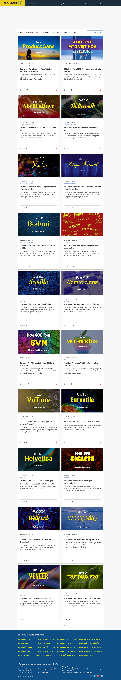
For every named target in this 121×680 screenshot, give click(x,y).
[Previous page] (49, 625)
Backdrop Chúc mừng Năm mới (66, 639)
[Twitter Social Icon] (102, 676)
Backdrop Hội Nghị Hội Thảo (45, 639)
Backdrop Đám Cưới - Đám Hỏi (66, 647)
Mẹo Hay (67, 32)
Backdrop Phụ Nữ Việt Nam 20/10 (89, 639)
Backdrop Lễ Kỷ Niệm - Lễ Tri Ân (89, 643)
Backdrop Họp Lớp (23, 643)
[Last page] (75, 625)
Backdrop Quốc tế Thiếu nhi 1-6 (66, 655)
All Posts (20, 32)
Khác (74, 32)
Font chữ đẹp (56, 32)
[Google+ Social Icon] (98, 676)
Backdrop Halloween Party (45, 651)
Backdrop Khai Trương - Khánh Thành (90, 647)
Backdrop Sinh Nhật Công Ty (65, 643)
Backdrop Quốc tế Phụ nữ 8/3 (46, 647)
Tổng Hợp (46, 32)
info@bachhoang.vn (28, 672)
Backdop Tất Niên (23, 655)
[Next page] (71, 625)
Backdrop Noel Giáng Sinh (44, 655)
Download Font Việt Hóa (26, 66)
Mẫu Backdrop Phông (33, 32)
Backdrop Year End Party (44, 643)
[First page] (45, 625)
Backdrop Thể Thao (24, 651)
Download (66, 477)
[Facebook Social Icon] (91, 676)
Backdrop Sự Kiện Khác (86, 655)
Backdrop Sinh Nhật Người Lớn (66, 651)
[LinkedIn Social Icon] (94, 676)
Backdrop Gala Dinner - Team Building (90, 651)
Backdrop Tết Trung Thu (25, 647)
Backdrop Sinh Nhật (24, 639)
